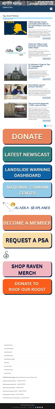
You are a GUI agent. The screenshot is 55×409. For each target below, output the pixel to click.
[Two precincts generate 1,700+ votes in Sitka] (15, 110)
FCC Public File (15, 407)
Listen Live (7, 7)
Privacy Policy (23, 407)
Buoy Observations (8, 345)
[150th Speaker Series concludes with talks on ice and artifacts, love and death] (15, 28)
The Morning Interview (44, 29)
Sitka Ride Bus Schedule (9, 359)
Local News (45, 49)
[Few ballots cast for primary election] (15, 91)
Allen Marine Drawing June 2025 (10, 391)
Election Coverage (46, 107)
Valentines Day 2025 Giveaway (9, 380)
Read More (46, 38)
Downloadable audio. (34, 77)
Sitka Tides (6, 362)
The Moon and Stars (8, 369)
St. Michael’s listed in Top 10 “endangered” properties (39, 66)
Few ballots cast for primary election (36, 86)
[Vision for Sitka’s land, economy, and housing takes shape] (15, 51)
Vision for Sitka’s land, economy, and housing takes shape (37, 46)
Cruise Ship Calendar (8, 348)
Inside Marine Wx (8, 352)
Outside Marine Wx (8, 355)
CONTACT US (31, 407)
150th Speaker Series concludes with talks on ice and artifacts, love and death (39, 24)
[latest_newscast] (27, 162)
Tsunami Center (7, 373)
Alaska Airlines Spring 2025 (9, 387)
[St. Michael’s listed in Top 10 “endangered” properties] (15, 72)
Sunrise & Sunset (8, 366)
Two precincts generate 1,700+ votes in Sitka (38, 104)
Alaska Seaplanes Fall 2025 (9, 394)
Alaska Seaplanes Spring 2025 (9, 384)
